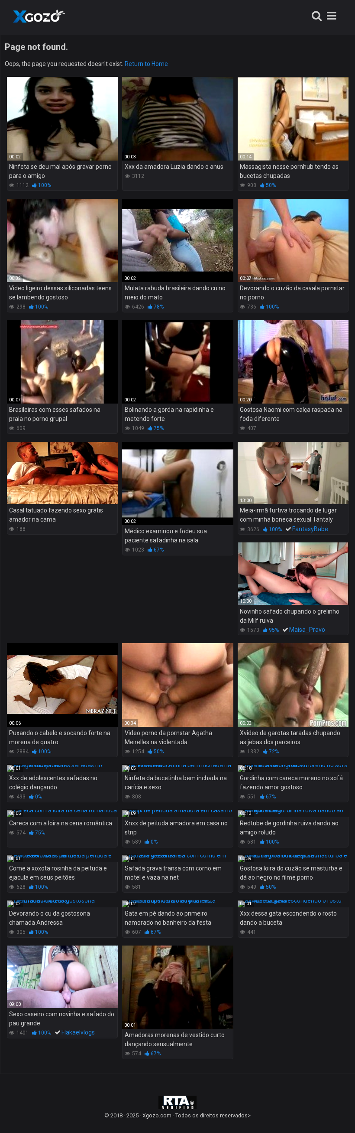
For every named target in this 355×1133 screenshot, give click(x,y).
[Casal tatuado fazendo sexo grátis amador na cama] (62, 473)
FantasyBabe (310, 528)
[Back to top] (326, 1107)
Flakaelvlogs (78, 1032)
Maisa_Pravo (307, 629)
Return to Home (146, 63)
